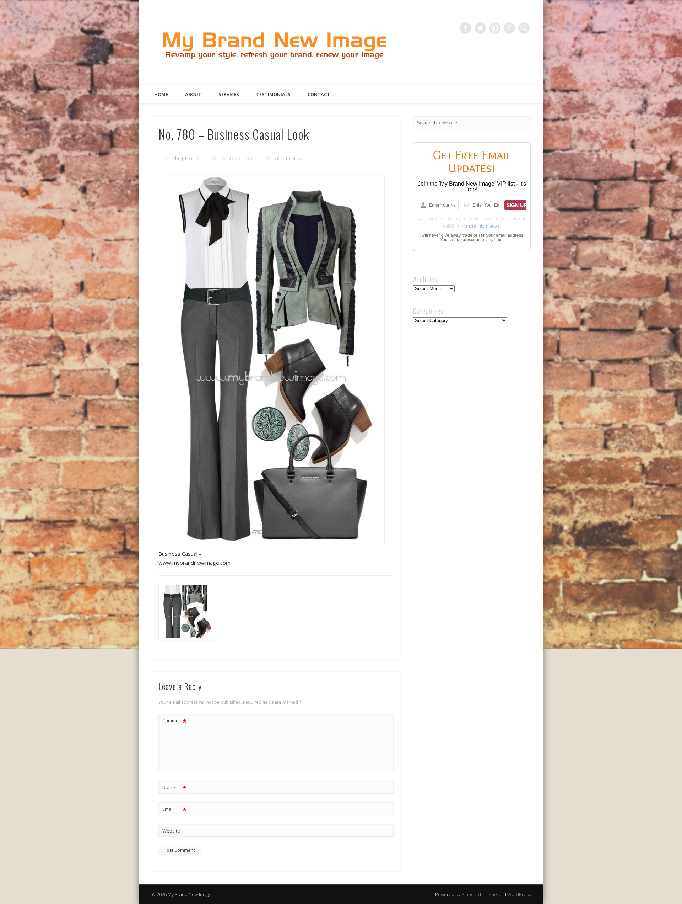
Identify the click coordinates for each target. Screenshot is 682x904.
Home (161, 94)
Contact (319, 94)
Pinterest (494, 28)
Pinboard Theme (479, 894)
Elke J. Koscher (186, 158)
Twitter (480, 28)
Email (174, 810)
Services (228, 94)
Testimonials (273, 94)
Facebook (465, 28)
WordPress (519, 894)
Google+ (509, 28)
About (193, 94)
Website (171, 831)
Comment (174, 721)
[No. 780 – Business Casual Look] (275, 359)
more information (482, 226)
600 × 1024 (284, 158)
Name (174, 788)
